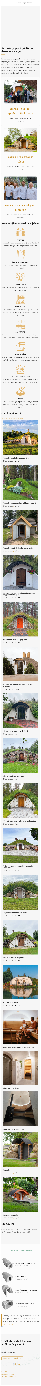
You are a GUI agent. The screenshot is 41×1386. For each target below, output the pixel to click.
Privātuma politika (7, 1374)
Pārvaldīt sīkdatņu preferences (12, 1372)
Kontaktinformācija (12, 1358)
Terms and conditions (9, 1376)
